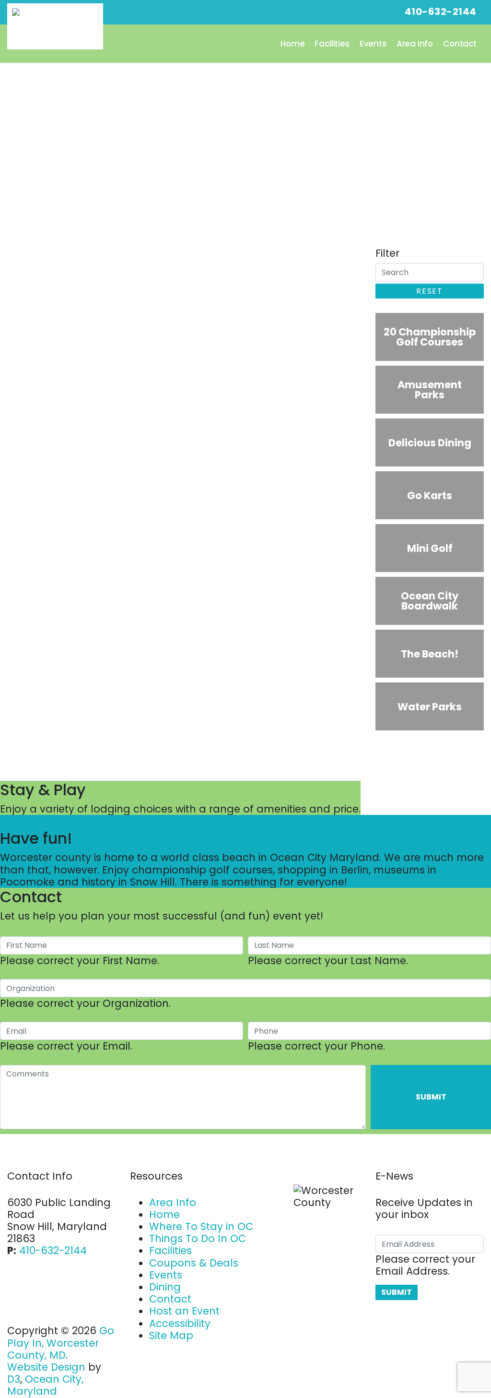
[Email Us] (367, 11)
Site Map (171, 1335)
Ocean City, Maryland (45, 1385)
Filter (387, 253)
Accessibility (179, 1323)
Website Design (46, 1367)
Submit (431, 1096)
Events (373, 43)
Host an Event (184, 1311)
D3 (13, 1379)
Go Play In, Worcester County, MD (60, 1343)
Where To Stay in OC (201, 1226)
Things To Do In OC (197, 1238)
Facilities (332, 43)
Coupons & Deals (193, 1263)
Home (292, 43)
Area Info (415, 43)
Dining (165, 1287)
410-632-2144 (53, 1250)
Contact (460, 43)
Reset (429, 291)
